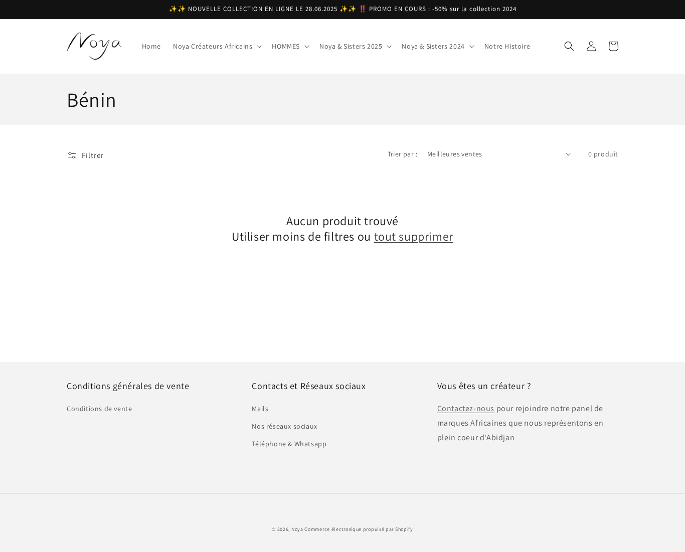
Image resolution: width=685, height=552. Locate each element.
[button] (216, 46)
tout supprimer (413, 236)
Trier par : (402, 153)
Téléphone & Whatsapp (289, 443)
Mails (260, 408)
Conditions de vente (99, 408)
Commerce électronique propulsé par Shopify (358, 529)
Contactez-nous (465, 408)
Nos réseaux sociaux (284, 426)
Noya (297, 529)
